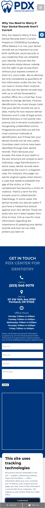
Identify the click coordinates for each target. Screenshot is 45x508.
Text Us (35, 505)
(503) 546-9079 (21, 285)
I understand (22, 501)
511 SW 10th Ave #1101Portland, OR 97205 (22, 300)
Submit (5, 385)
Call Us (12, 505)
